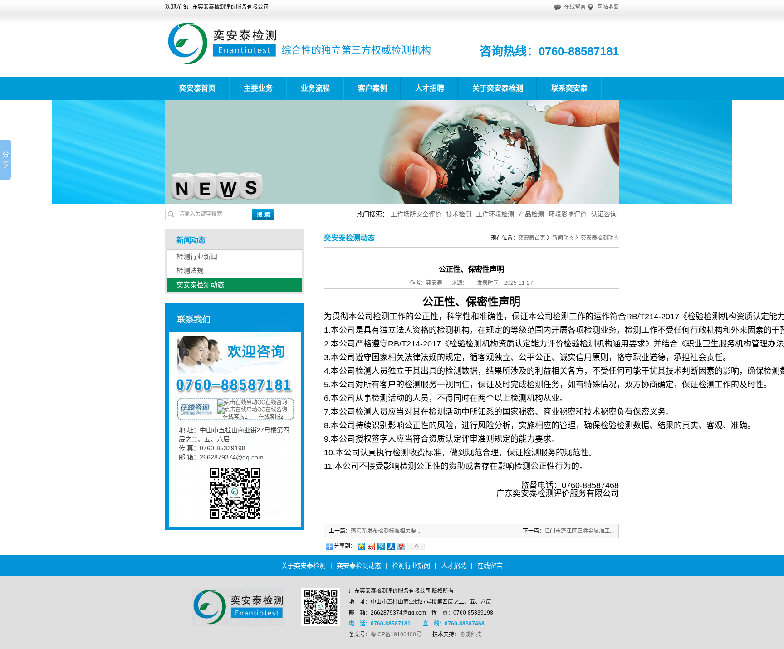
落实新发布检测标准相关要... (385, 531)
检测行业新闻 (196, 256)
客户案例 (372, 88)
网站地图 (608, 7)
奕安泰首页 (197, 88)
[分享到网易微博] (401, 546)
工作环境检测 (495, 214)
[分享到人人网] (391, 546)
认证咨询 (604, 214)
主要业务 (258, 88)
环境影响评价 (568, 214)
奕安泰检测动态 (200, 284)
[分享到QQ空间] (361, 546)
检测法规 (190, 270)
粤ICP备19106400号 (396, 634)
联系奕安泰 (569, 88)
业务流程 (315, 88)
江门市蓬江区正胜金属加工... (579, 531)
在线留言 (575, 7)
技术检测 (458, 214)
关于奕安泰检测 (497, 88)
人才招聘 (429, 88)
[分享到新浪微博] (371, 546)
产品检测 (531, 214)
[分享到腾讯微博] (381, 546)
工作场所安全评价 (416, 214)
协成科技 (470, 634)
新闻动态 (563, 238)
